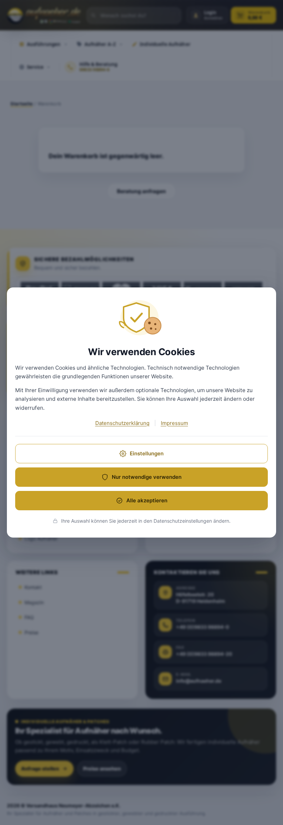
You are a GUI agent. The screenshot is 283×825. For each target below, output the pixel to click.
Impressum (174, 423)
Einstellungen (147, 453)
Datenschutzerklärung (122, 423)
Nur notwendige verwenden (147, 477)
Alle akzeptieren (146, 500)
